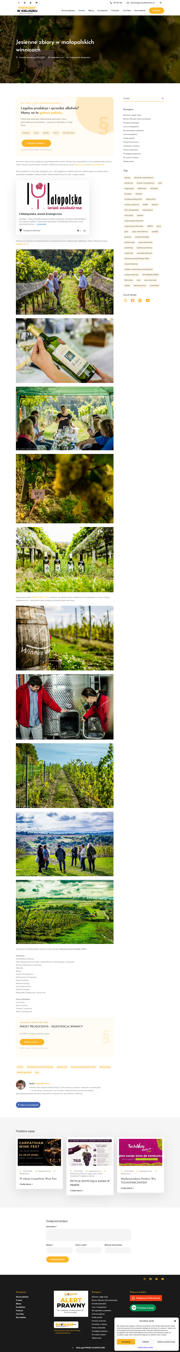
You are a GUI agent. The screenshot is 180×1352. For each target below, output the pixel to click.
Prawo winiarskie (130, 150)
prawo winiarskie (145, 242)
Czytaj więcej (25, 1184)
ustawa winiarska (131, 275)
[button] (175, 1321)
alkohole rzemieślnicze (143, 178)
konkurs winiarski (132, 205)
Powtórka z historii (131, 146)
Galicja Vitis (151, 199)
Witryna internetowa (113, 1245)
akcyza (127, 178)
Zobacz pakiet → (32, 1042)
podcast (128, 237)
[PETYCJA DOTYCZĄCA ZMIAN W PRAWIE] (90, 1152)
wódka (127, 286)
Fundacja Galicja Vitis (133, 199)
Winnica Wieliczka (97, 165)
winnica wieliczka (24, 1072)
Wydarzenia (85, 57)
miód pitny (129, 215)
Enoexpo (128, 194)
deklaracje (142, 189)
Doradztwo (103, 11)
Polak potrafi (75, 57)
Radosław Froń (57, 57)
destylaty (154, 189)
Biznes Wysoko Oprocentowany (137, 119)
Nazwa (49, 1245)
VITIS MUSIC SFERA (150, 275)
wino (37, 1072)
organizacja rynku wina (134, 226)
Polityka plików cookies (145, 1347)
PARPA (150, 226)
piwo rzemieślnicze (140, 232)
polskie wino (62, 1067)
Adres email (81, 1245)
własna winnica (140, 286)
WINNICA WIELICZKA (40, 597)
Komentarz (51, 1227)
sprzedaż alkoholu (144, 253)
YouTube (127, 11)
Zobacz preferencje (166, 1342)
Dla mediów (140, 11)
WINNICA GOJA (22, 244)
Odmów (145, 1342)
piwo (126, 232)
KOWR (145, 205)
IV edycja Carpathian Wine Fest (38, 1179)
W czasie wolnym (130, 158)
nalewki (140, 215)
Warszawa (129, 280)
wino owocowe (150, 280)
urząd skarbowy (131, 264)
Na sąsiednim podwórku (133, 130)
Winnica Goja (80, 165)
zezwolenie (154, 286)
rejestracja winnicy (144, 248)
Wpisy (91, 11)
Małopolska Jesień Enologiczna (40, 1067)
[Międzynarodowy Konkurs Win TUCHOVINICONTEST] (140, 1152)
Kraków (20, 1067)
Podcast (115, 11)
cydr (160, 183)
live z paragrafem (132, 210)
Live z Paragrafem (131, 127)
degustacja (129, 189)
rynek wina (129, 253)
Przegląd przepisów (132, 154)
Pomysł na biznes (131, 142)
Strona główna (68, 11)
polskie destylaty (142, 237)
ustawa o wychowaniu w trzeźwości (139, 269)
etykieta (138, 194)
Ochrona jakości (130, 134)
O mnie (81, 11)
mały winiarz (148, 210)
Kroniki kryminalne (131, 123)
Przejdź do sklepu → (36, 143)
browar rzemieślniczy (145, 183)
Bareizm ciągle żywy (132, 115)
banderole (129, 183)
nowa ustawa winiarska (134, 221)
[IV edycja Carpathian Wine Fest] (39, 1152)
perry (159, 226)
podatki (155, 232)
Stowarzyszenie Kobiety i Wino (83, 1067)
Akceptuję (126, 1342)
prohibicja (129, 248)
